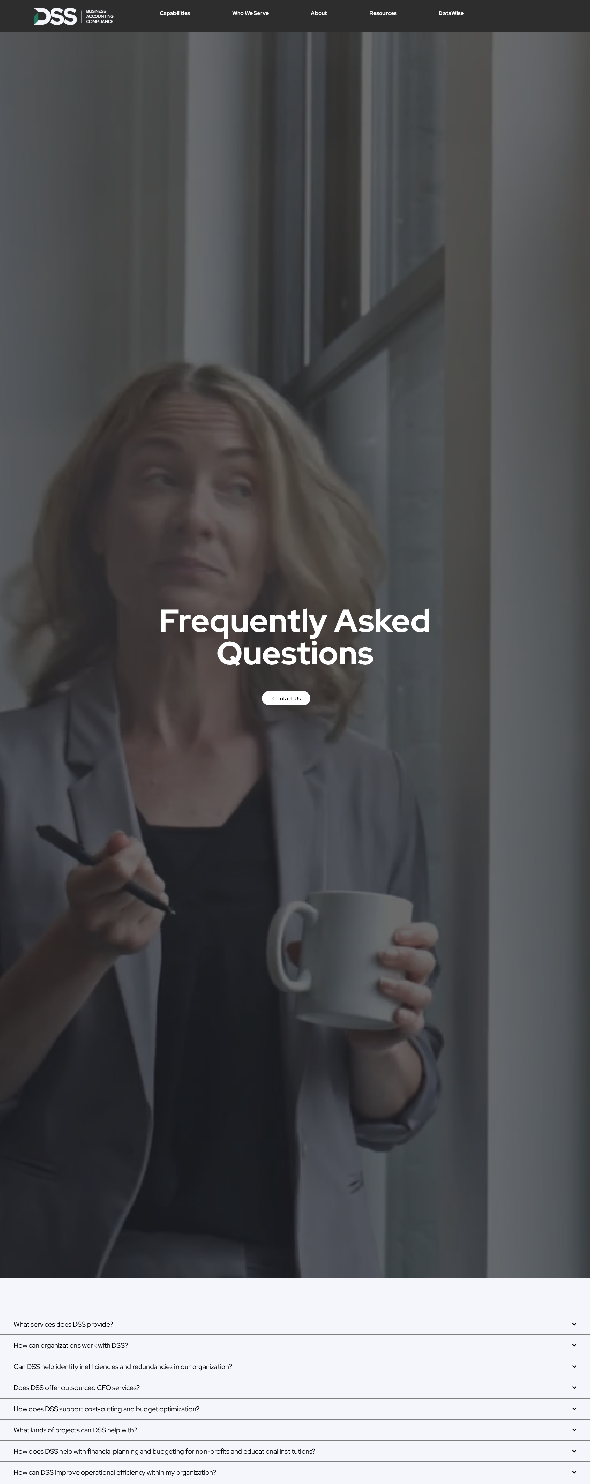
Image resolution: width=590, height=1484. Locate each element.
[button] (195, 13)
